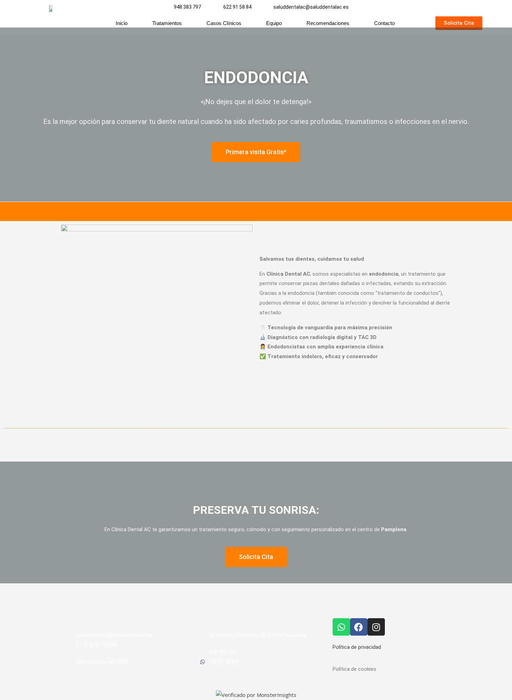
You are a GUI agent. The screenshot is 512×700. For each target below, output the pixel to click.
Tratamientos (167, 23)
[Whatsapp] (341, 627)
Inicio (121, 23)
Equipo (274, 23)
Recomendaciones (328, 23)
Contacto (384, 23)
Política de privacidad (357, 647)
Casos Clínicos (224, 23)
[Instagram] (376, 627)
